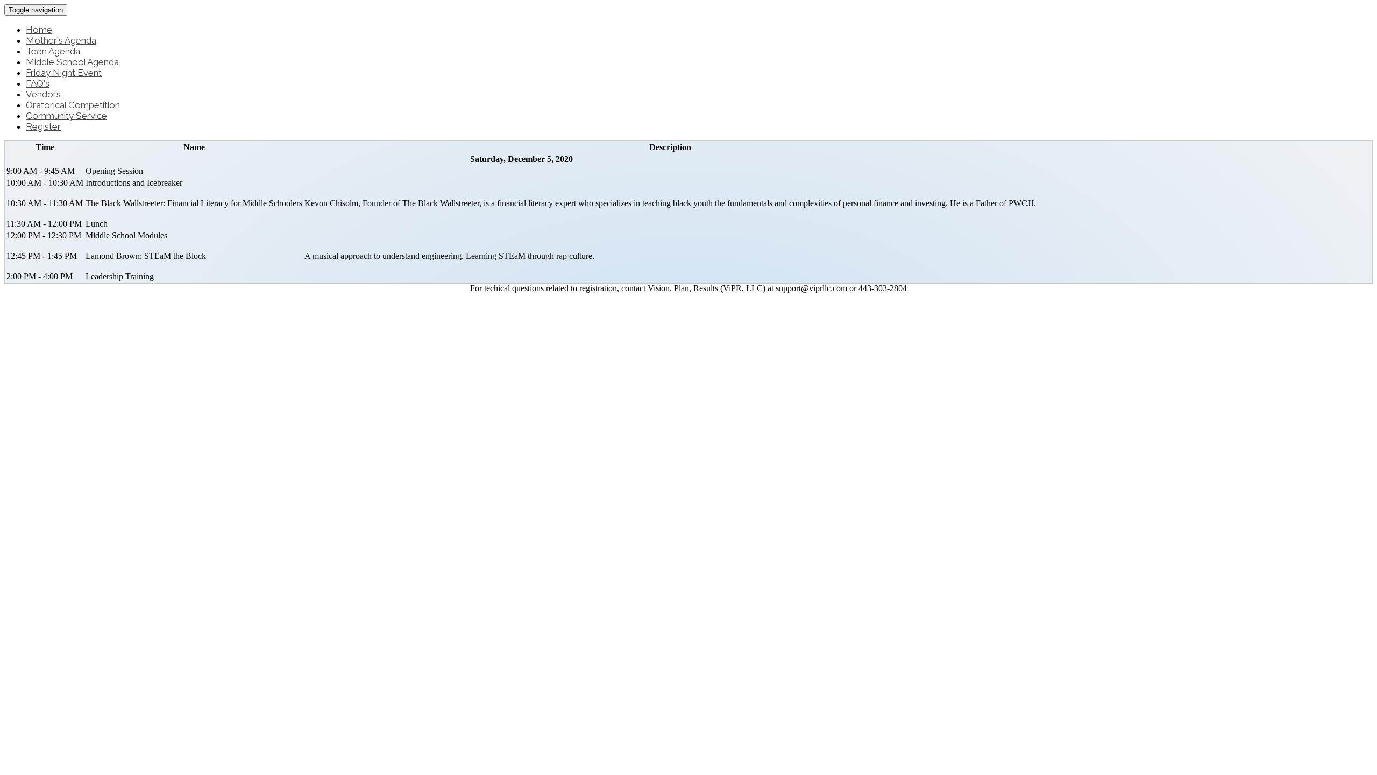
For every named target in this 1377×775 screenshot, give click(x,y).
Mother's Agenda (61, 40)
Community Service (66, 115)
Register (43, 126)
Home (39, 29)
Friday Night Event (64, 72)
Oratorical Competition (73, 105)
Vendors (43, 94)
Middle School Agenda (72, 62)
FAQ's (37, 83)
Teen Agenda (53, 51)
